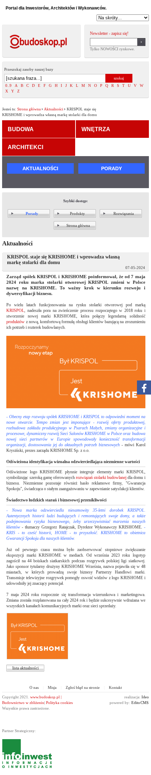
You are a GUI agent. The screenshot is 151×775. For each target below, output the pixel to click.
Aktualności (53, 109)
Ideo (145, 697)
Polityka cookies (59, 702)
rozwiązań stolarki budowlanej (101, 477)
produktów (15, 321)
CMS (144, 702)
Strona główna (29, 109)
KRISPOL (15, 310)
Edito (135, 702)
